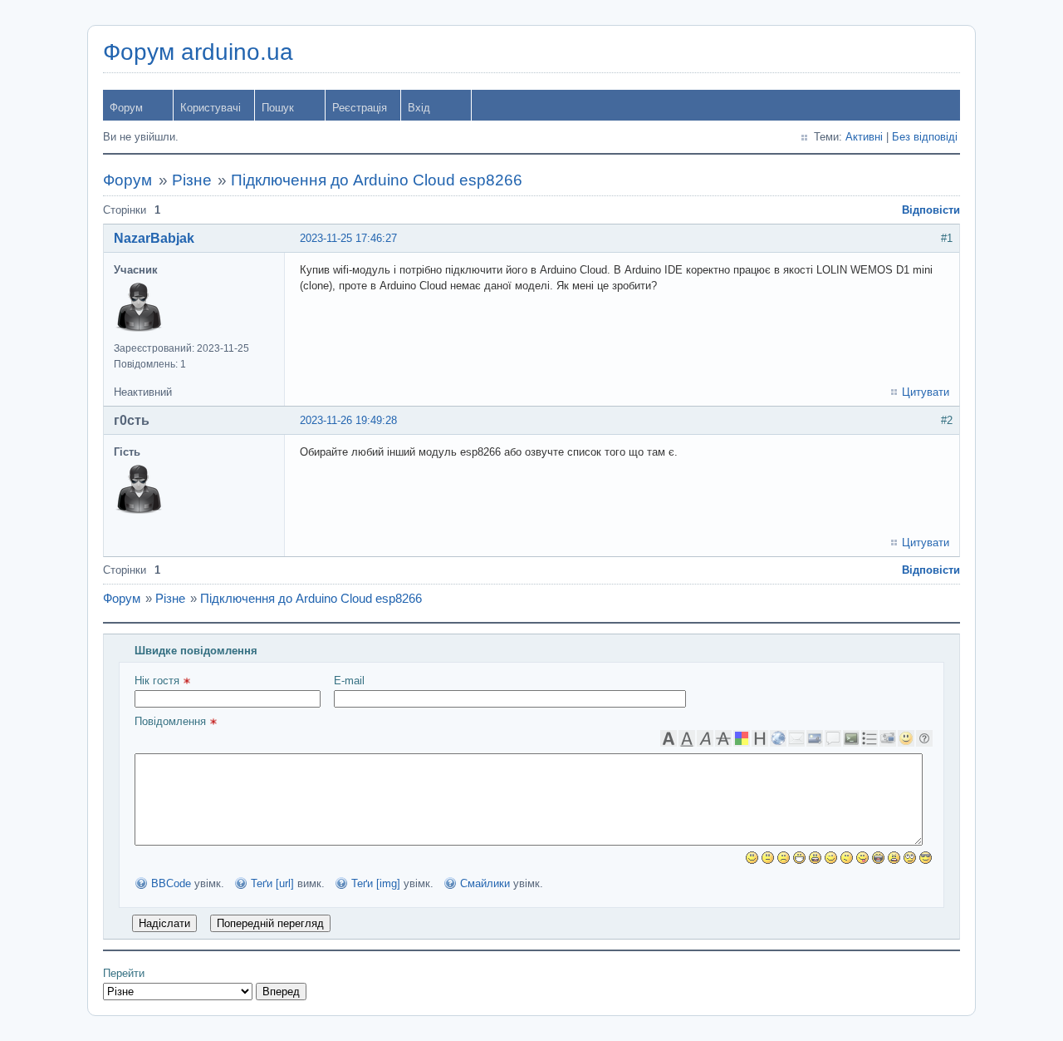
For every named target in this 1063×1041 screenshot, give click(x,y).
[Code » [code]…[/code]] (851, 738)
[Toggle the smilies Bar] (906, 738)
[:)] (752, 858)
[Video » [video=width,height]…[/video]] (887, 738)
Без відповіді (925, 137)
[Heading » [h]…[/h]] (760, 738)
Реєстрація (359, 107)
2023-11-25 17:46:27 (348, 238)
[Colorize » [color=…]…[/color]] (741, 738)
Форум (126, 107)
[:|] (768, 858)
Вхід (419, 107)
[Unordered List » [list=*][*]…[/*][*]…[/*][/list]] (869, 738)
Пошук (278, 107)
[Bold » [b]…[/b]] (668, 738)
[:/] (847, 858)
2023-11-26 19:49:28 (348, 420)
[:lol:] (878, 858)
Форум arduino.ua (198, 52)
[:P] (862, 858)
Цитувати (925, 392)
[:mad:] (894, 858)
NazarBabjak (154, 238)
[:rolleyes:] (910, 858)
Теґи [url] (272, 883)
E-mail (349, 680)
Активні (864, 137)
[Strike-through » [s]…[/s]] (723, 738)
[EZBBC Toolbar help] (924, 738)
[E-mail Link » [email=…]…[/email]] (796, 738)
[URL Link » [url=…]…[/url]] (778, 738)
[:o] (815, 858)
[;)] (831, 858)
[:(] (783, 858)
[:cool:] (925, 858)
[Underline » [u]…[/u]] (686, 738)
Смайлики (485, 883)
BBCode (171, 883)
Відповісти (931, 210)
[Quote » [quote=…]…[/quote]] (833, 738)
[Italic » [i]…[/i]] (705, 738)
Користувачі (210, 107)
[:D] (799, 858)
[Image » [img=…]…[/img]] (814, 738)
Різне (192, 180)
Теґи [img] (375, 883)
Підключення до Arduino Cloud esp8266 (376, 180)
